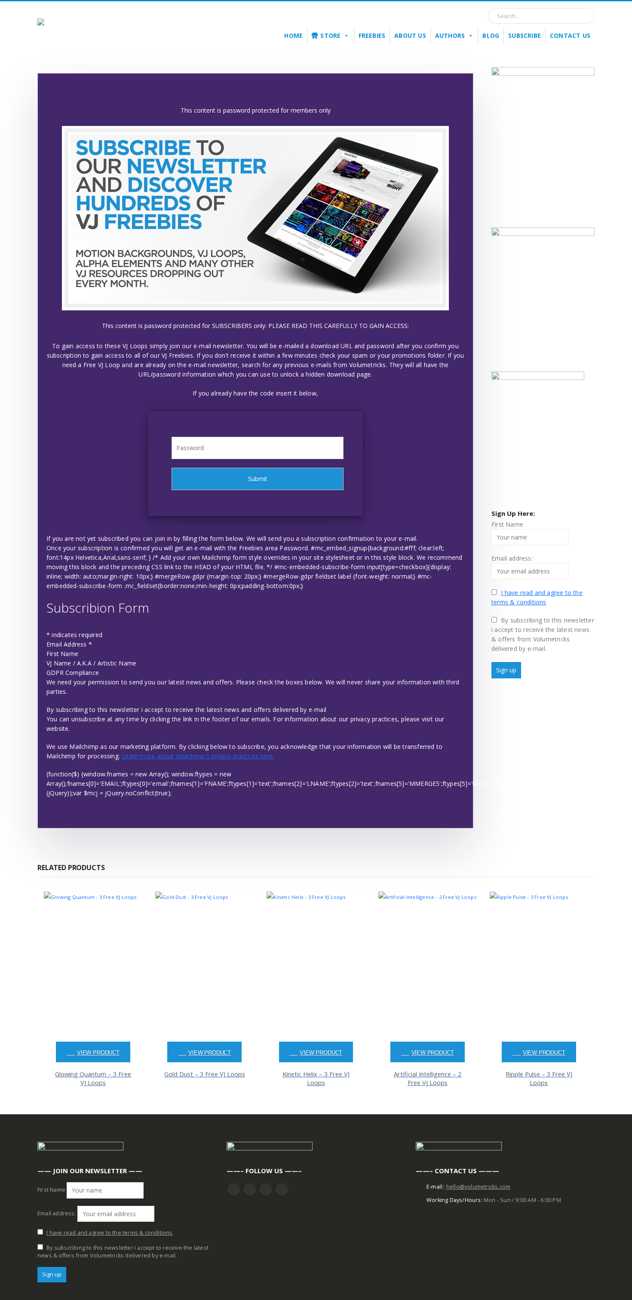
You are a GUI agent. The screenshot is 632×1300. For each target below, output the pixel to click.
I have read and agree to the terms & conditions (109, 1232)
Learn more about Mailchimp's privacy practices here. (198, 756)
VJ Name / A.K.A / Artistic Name (91, 663)
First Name (62, 654)
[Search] (584, 16)
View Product (98, 1053)
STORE (330, 35)
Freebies (372, 35)
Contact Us (570, 35)
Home (293, 35)
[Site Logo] (80, 27)
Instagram (265, 1189)
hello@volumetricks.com (478, 1186)
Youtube (249, 1189)
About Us (410, 35)
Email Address (69, 644)
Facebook (233, 1189)
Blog (490, 35)
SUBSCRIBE (524, 35)
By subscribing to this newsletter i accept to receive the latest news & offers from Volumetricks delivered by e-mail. (542, 634)
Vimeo (282, 1189)
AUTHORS (450, 35)
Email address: (512, 558)
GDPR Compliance (72, 672)
